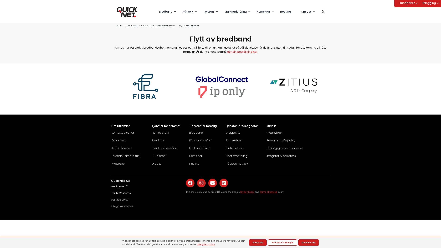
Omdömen (118, 140)
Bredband (159, 140)
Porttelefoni (233, 140)
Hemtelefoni (160, 133)
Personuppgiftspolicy (281, 140)
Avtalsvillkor (274, 133)
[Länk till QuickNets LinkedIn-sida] (223, 183)
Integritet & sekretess (281, 156)
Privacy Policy (247, 191)
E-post (156, 164)
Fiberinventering (236, 156)
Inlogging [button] (429, 3)
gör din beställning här (242, 52)
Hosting (194, 164)
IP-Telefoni (159, 156)
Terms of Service (268, 191)
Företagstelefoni (200, 140)
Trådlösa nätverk (236, 164)
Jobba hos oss (121, 148)
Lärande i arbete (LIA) (126, 156)
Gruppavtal (233, 133)
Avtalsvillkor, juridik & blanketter (158, 25)
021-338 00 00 (120, 200)
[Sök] (324, 12)
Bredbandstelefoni (164, 148)
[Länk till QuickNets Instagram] (201, 183)
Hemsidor (195, 156)
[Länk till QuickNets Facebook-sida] (190, 183)
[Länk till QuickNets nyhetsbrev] (212, 183)
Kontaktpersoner (122, 133)
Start (119, 25)
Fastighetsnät (234, 148)
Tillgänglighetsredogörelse (285, 148)
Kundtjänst (407, 3)
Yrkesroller (118, 164)
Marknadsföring (199, 148)
